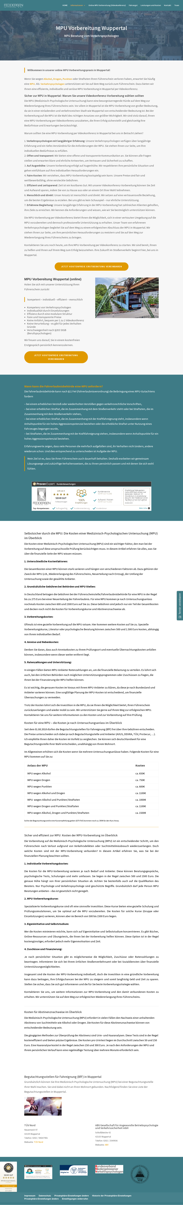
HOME (64, 5)
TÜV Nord (38, 1142)
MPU (32, 84)
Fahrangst (133, 5)
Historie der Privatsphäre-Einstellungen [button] (111, 1196)
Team (176, 5)
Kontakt (167, 5)
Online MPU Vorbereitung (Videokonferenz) (107, 5)
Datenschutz (45, 1196)
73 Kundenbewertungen (8, 1186)
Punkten (67, 79)
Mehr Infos (143, 508)
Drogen (57, 79)
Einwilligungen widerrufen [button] (75, 1199)
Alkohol (48, 79)
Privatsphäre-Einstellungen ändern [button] (71, 1196)
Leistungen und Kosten (151, 5)
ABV (106, 1144)
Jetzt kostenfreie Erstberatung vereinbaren (91, 266)
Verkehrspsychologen (53, 84)
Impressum (29, 1196)
